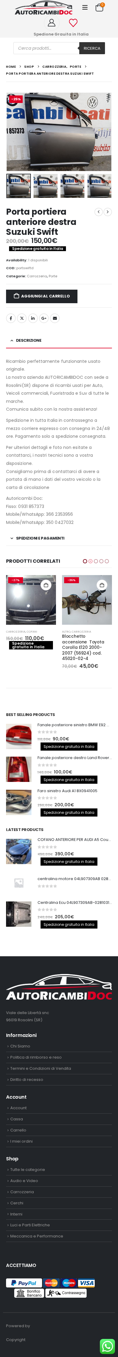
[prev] (98, 212)
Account (18, 1108)
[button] (85, 7)
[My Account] (54, 23)
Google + (44, 318)
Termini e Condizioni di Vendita (40, 1068)
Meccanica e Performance (36, 1236)
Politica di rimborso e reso (36, 1057)
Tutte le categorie (27, 1169)
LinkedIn (33, 318)
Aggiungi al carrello (45, 296)
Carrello (18, 1130)
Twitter (22, 318)
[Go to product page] (18, 736)
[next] (107, 212)
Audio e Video (24, 1181)
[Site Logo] (43, 7)
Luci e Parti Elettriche (30, 1225)
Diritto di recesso (26, 1079)
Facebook (11, 318)
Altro (10, 631)
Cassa (16, 1119)
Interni (16, 1214)
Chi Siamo (20, 1046)
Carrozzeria (37, 276)
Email (55, 318)
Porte (53, 276)
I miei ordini (21, 1141)
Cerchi (16, 1203)
